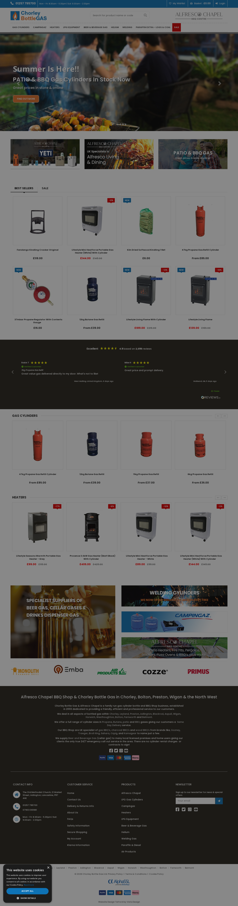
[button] (27, 898)
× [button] (48, 867)
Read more (29, 884)
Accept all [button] (28, 891)
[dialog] (119, 453)
